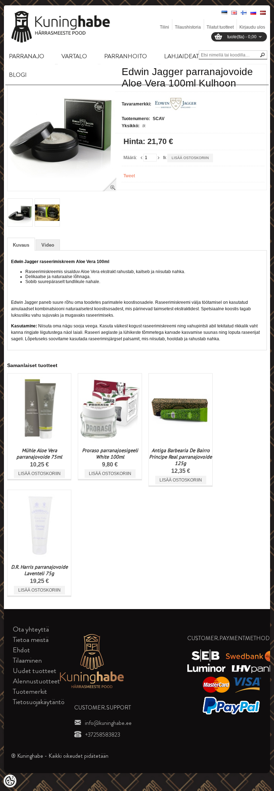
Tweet (129, 175)
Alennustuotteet (36, 681)
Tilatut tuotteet (220, 27)
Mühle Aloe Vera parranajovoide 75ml (39, 453)
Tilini (164, 27)
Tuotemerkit (30, 691)
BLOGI (18, 74)
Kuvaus (21, 245)
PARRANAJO (26, 56)
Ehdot (21, 650)
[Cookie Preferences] (10, 781)
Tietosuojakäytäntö (39, 702)
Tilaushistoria (188, 27)
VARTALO (74, 56)
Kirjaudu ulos (252, 27)
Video (47, 245)
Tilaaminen (27, 660)
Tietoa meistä (31, 639)
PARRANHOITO (125, 56)
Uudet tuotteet (34, 671)
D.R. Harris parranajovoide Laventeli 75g (39, 570)
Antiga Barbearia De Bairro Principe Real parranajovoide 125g (180, 456)
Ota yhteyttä (31, 629)
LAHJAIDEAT (181, 56)
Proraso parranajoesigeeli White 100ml (110, 453)
